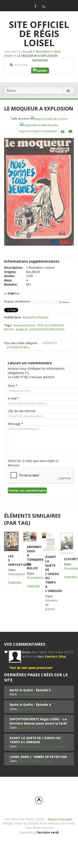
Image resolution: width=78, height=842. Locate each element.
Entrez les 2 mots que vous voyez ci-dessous (33, 463)
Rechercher (40, 60)
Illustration (43, 51)
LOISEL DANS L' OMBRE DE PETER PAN (38, 757)
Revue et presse (24, 325)
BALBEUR (22, 329)
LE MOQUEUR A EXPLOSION (46, 329)
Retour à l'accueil (60, 819)
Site (62, 656)
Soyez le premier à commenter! (38, 131)
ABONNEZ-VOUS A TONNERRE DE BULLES (30, 557)
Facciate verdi (48, 832)
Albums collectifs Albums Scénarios (42, 746)
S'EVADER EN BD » (18, 347)
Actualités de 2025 (31, 694)
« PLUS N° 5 (49, 343)
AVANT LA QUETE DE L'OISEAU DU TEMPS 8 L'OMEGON (48, 574)
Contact (51, 656)
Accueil (27, 51)
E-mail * (13, 398)
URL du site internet (22, 411)
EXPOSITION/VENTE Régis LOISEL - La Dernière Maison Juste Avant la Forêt (38, 721)
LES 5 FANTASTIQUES (11, 560)
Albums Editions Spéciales (36, 761)
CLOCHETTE (67, 559)
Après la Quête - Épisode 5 (30, 690)
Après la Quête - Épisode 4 (30, 704)
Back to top (39, 800)
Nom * (13, 386)
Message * (15, 424)
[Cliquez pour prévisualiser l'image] (39, 191)
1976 (40, 325)
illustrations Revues (36, 317)
